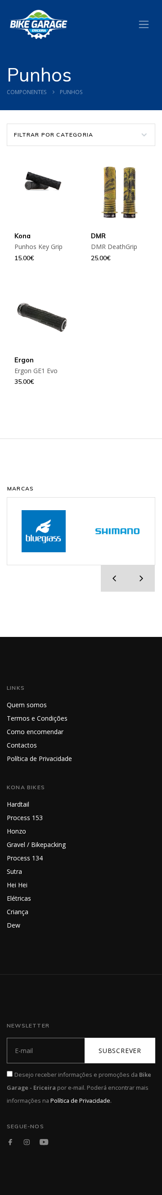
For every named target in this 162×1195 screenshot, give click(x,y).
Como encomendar (35, 731)
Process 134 (25, 858)
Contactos (22, 745)
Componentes (26, 92)
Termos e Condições (37, 718)
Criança (17, 911)
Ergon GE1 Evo (36, 370)
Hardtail (18, 804)
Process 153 (25, 817)
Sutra (14, 871)
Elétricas (19, 898)
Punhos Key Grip (38, 246)
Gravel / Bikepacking (36, 844)
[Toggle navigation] (143, 24)
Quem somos (27, 705)
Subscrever (120, 1050)
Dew (13, 925)
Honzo (16, 831)
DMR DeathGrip (114, 246)
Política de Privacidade (39, 758)
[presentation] (114, 578)
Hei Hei (17, 885)
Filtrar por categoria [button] (53, 134)
